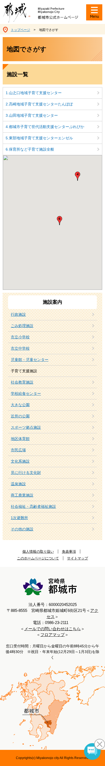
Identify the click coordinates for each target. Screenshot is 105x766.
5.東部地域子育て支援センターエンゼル (39, 138)
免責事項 (69, 551)
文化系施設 (20, 461)
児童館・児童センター (29, 359)
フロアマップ (52, 634)
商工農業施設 (22, 495)
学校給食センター (26, 393)
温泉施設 (18, 484)
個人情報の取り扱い (38, 551)
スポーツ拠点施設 (26, 427)
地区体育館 (20, 439)
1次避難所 (19, 518)
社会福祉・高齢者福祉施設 (33, 506)
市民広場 (18, 450)
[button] (59, 220)
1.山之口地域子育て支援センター (34, 93)
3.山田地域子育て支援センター (32, 115)
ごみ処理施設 (22, 326)
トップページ (20, 30)
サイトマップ (77, 558)
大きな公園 (20, 405)
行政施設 (18, 314)
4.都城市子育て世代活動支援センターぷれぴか (45, 127)
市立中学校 (20, 348)
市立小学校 (20, 337)
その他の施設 (22, 529)
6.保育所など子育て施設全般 (30, 149)
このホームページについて (38, 558)
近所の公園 (20, 416)
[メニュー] (94, 12)
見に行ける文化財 (26, 472)
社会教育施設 (22, 382)
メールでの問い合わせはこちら (52, 628)
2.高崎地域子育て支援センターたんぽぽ (39, 104)
